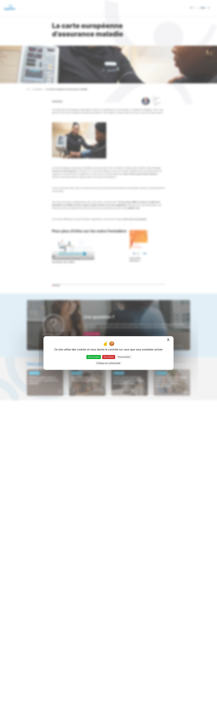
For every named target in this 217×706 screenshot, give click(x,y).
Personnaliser (124, 357)
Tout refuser (108, 357)
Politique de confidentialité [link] (108, 363)
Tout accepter (94, 357)
